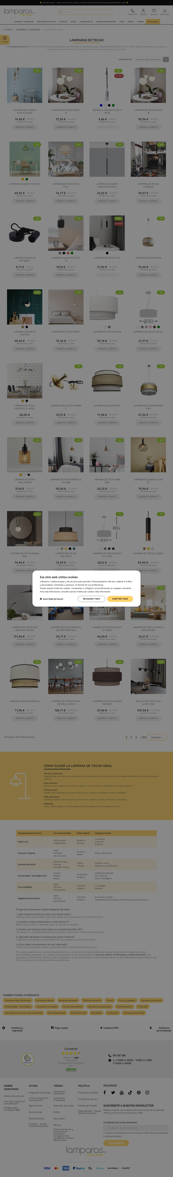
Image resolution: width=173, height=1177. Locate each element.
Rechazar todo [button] (91, 598)
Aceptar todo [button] (120, 598)
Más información (102, 591)
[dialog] (86, 588)
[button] (51, 598)
